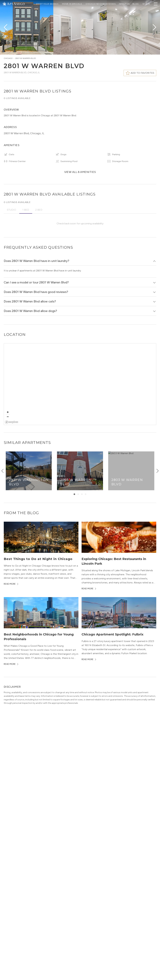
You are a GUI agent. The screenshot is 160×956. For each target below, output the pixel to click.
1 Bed (25, 209)
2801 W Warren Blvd (25, 58)
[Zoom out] (7, 416)
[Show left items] (2, 470)
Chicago (8, 58)
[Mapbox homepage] (11, 422)
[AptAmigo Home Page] (15, 3)
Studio (11, 209)
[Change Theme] (4, 4)
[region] (80, 384)
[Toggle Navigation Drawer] (156, 4)
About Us (124, 4)
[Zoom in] (7, 412)
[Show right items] (157, 470)
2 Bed (38, 209)
